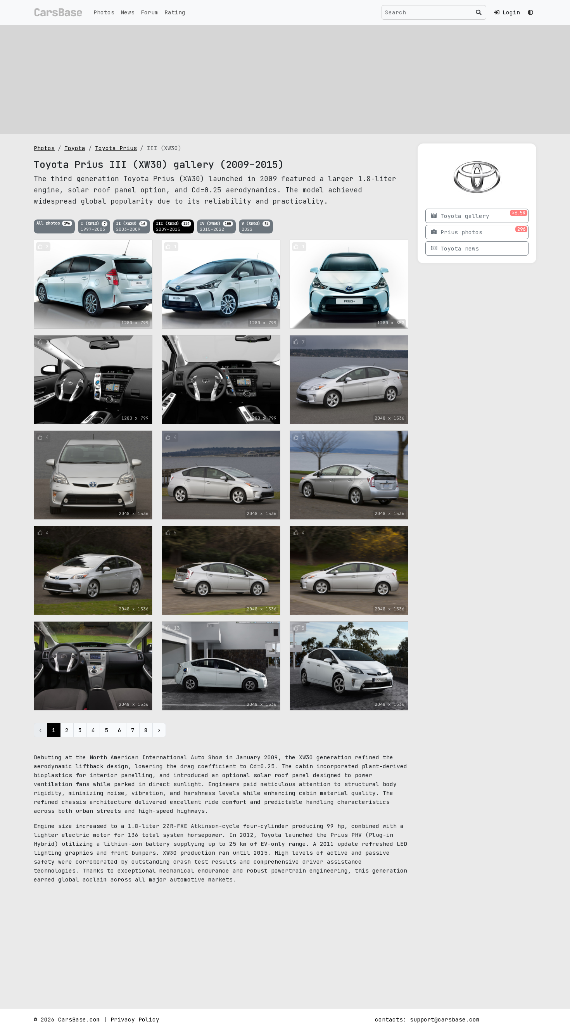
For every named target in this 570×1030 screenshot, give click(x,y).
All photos (53, 223)
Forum (149, 12)
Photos (103, 12)
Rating (174, 12)
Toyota (74, 148)
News (128, 12)
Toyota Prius (116, 148)
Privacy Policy (135, 1019)
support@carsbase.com (445, 1019)
